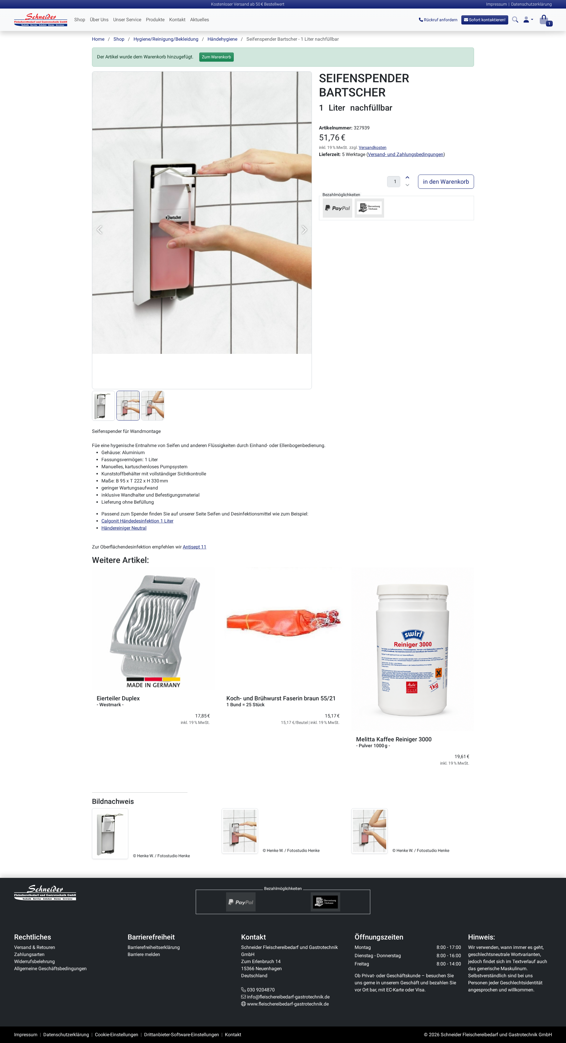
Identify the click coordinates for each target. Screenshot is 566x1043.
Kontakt (177, 19)
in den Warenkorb (446, 181)
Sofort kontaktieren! (487, 19)
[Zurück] (100, 230)
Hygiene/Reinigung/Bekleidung (166, 39)
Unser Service (127, 19)
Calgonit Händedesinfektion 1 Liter (137, 521)
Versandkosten (372, 147)
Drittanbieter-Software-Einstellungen (181, 1034)
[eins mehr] (407, 177)
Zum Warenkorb (216, 57)
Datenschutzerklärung (531, 4)
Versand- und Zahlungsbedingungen (405, 154)
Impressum (496, 4)
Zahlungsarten (29, 954)
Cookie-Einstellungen (116, 1034)
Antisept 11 (194, 547)
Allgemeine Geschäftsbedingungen (50, 968)
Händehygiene (222, 39)
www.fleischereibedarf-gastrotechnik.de (288, 1004)
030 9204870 (261, 990)
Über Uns (99, 19)
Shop (79, 19)
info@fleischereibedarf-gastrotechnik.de (288, 997)
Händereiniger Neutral (124, 528)
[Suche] (515, 19)
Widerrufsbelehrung (34, 961)
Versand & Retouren (34, 947)
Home (98, 39)
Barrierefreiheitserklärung (154, 947)
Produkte (155, 19)
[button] (528, 19)
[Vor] (304, 230)
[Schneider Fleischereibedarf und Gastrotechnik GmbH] (45, 892)
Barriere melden (144, 954)
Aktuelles (199, 19)
